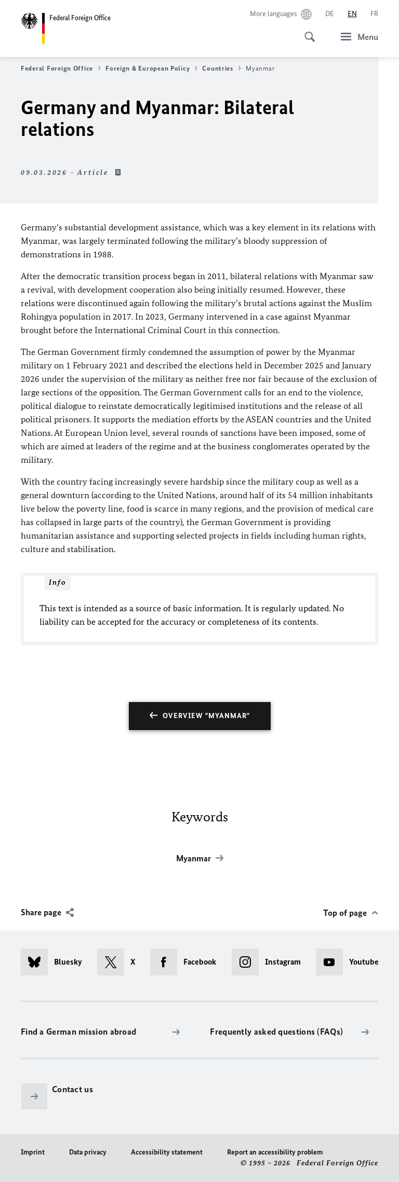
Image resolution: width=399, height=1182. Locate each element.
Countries (217, 68)
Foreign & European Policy (147, 68)
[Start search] (306, 31)
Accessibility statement (167, 1152)
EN (352, 13)
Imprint (33, 1152)
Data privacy (88, 1152)
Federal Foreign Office (57, 68)
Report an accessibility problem (275, 1152)
